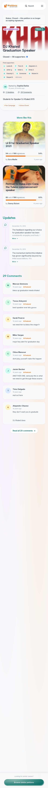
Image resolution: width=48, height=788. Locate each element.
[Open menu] (42, 5)
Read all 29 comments (24, 430)
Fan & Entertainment (11, 29)
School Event (24, 105)
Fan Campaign (9, 105)
